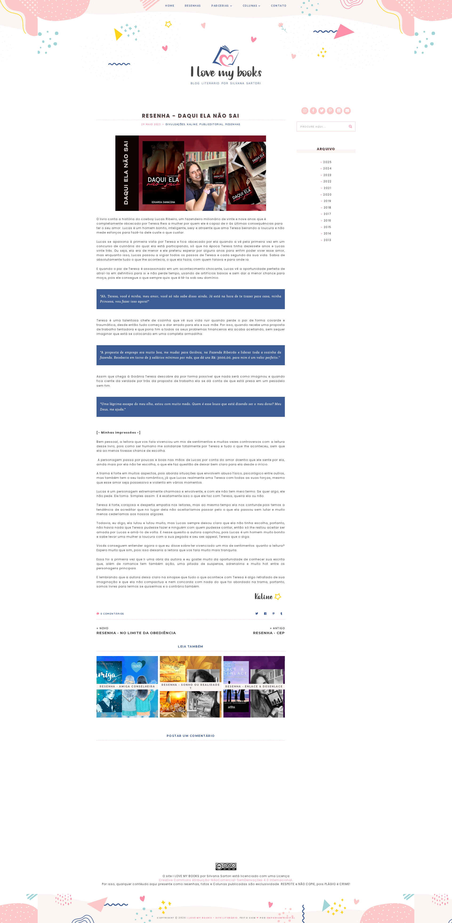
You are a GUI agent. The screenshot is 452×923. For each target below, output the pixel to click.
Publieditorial (211, 124)
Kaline (192, 124)
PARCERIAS (220, 5)
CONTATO (279, 5)
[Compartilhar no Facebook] (265, 613)
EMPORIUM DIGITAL (281, 917)
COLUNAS (250, 5)
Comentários (112, 613)
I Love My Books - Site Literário (212, 917)
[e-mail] (347, 110)
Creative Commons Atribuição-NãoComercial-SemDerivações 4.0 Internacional (225, 880)
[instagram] (304, 110)
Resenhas (232, 124)
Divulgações (175, 124)
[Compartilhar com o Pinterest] (274, 613)
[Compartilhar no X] (256, 613)
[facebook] (313, 110)
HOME (169, 5)
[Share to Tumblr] (282, 613)
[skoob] (338, 110)
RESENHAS (193, 5)
